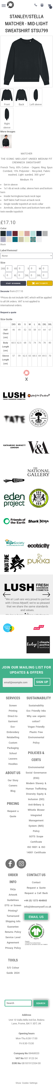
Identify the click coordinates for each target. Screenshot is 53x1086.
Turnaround (13, 916)
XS (15, 268)
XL (15, 275)
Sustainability (36, 705)
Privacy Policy (13, 947)
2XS (3, 268)
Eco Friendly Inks (36, 710)
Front (7, 104)
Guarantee (13, 926)
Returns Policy (13, 931)
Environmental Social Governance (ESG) (36, 772)
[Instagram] (21, 863)
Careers (13, 785)
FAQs (13, 889)
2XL (27, 275)
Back (21, 104)
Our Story (13, 780)
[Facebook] (10, 863)
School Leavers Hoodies (13, 758)
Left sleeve (36, 104)
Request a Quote (36, 887)
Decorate (4, 291)
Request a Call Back (36, 893)
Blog (12, 790)
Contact (36, 882)
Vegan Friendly (36, 726)
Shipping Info (13, 921)
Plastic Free (36, 732)
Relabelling (13, 737)
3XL (39, 275)
